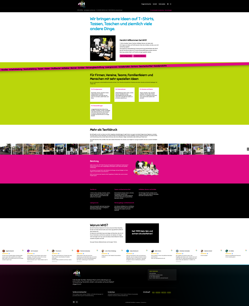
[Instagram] (170, 4)
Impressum (138, 302)
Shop (153, 292)
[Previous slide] (1, 149)
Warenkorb (158, 292)
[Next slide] (248, 149)
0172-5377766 (80, 10)
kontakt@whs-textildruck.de (155, 275)
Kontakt (155, 4)
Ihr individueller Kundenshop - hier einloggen (161, 10)
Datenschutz (143, 302)
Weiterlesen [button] (29, 261)
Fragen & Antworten (146, 4)
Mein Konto (164, 292)
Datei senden (162, 4)
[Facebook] (168, 4)
